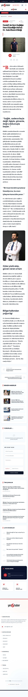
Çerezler (5, 674)
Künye (4, 654)
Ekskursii (5, 644)
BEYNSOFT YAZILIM (14, 684)
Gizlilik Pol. (6, 668)
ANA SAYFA (4, 16)
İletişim (5, 657)
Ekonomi (5, 641)
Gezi (4, 647)
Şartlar (5, 671)
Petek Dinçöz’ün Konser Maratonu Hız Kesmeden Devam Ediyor (14, 12)
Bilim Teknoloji (7, 635)
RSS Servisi (5, 660)
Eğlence (5, 638)
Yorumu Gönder (14, 472)
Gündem (10, 16)
